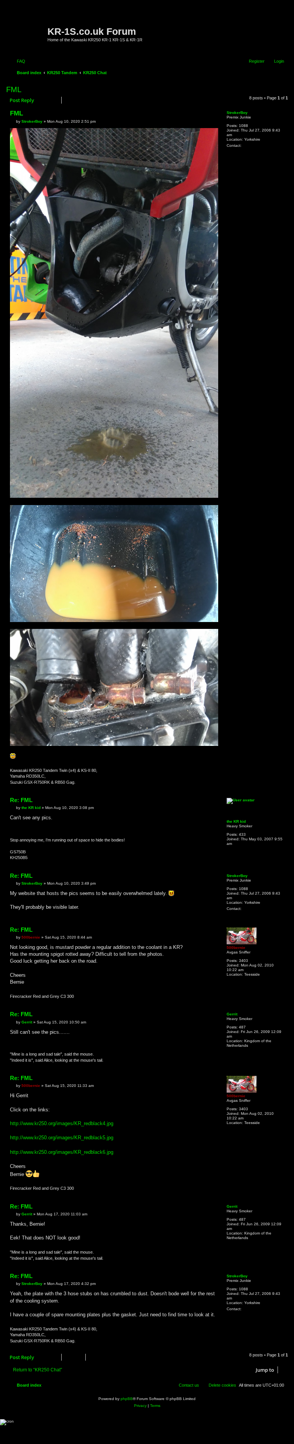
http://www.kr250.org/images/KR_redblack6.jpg (61, 1152)
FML (13, 89)
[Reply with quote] (208, 115)
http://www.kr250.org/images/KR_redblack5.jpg (61, 1137)
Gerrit (232, 1014)
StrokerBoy (237, 112)
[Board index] (27, 29)
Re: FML (21, 800)
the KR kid (236, 821)
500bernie (236, 947)
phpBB (127, 1399)
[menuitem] (17, 61)
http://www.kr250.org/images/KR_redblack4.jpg (61, 1123)
